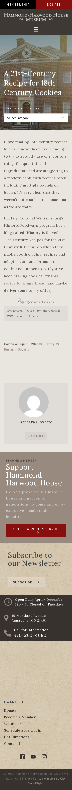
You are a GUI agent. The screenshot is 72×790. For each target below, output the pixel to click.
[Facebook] (22, 756)
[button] (18, 4)
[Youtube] (33, 756)
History (49, 344)
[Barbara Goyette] (34, 402)
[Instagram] (44, 756)
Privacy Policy (31, 778)
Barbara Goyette (16, 349)
